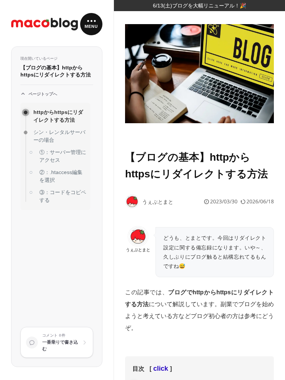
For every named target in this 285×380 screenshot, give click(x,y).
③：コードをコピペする (62, 196)
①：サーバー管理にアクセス (62, 156)
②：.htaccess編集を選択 (60, 176)
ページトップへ (43, 94)
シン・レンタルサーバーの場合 (59, 136)
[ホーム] (44, 24)
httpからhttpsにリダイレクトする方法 (58, 116)
